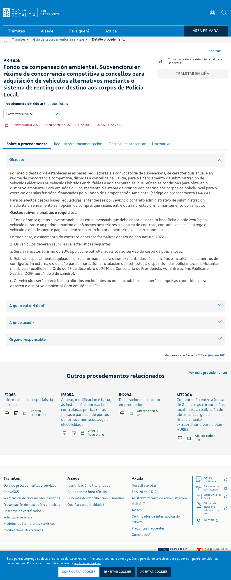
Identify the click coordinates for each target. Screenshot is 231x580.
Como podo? (141, 535)
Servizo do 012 (143, 492)
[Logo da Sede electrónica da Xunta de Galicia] (31, 12)
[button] (224, 12)
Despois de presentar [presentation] (127, 144)
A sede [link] (47, 31)
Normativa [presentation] (161, 144)
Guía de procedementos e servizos (59, 39)
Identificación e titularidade (88, 486)
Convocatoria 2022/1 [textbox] (19, 114)
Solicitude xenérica (17, 517)
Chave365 (11, 492)
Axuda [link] (111, 31)
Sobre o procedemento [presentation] (27, 144)
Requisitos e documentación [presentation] (78, 144)
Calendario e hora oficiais (87, 492)
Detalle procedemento (108, 39)
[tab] (27, 143)
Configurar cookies (78, 571)
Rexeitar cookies (118, 571)
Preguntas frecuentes (148, 528)
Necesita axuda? (144, 486)
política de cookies (87, 563)
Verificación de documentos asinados (31, 498)
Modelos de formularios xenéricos (29, 524)
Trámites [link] (16, 31)
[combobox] (31, 114)
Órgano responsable (27, 340)
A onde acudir (21, 323)
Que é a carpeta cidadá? (85, 505)
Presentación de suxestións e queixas (31, 505)
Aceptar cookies (153, 571)
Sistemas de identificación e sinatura (95, 498)
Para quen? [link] (79, 31)
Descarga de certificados (22, 511)
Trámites (19, 39)
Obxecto (16, 160)
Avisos (137, 510)
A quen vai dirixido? (27, 306)
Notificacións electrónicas (23, 530)
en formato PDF (214, 355)
